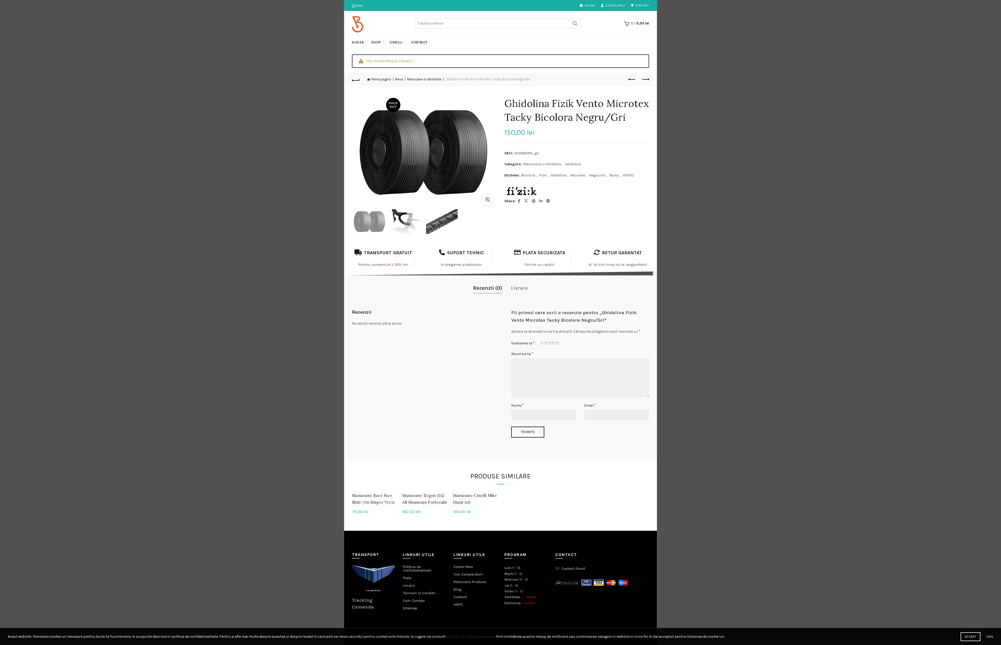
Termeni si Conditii (419, 593)
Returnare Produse (470, 582)
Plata (407, 578)
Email (590, 405)
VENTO (628, 175)
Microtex (577, 175)
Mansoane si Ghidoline (424, 79)
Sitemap (410, 608)
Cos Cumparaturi (468, 574)
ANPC (458, 604)
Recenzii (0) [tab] (487, 288)
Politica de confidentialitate (417, 569)
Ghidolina (558, 175)
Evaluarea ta (523, 342)
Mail (359, 6)
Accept (970, 636)
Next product (645, 79)
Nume (517, 405)
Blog (458, 589)
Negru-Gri (597, 175)
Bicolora (528, 175)
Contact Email (573, 568)
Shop (376, 42)
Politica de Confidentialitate (471, 636)
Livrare (409, 585)
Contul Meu (615, 5)
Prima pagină (381, 79)
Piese (399, 79)
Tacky (614, 175)
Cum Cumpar (414, 600)
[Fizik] (521, 191)
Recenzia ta (522, 353)
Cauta (575, 23)
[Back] (355, 79)
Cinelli (396, 42)
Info (989, 636)
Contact (642, 5)
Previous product (632, 79)
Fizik (543, 175)
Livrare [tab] (519, 288)
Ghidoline (573, 164)
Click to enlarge (488, 200)
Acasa (590, 5)
